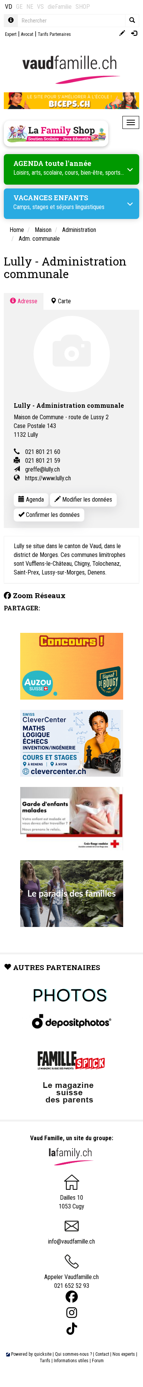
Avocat (27, 34)
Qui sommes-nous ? (73, 1354)
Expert (10, 34)
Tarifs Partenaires (54, 34)
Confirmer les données (52, 514)
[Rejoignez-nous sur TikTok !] (71, 1328)
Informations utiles (71, 1360)
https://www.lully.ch (48, 478)
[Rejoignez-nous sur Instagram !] (71, 1312)
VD (8, 6)
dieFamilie (60, 6)
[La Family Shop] (56, 133)
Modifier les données (86, 499)
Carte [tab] (63, 301)
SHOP (83, 6)
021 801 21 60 (42, 451)
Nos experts (123, 1354)
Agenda (34, 499)
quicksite (42, 1354)
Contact (102, 1354)
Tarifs (45, 1360)
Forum (98, 1360)
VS (40, 6)
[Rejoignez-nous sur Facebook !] (72, 1296)
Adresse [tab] (26, 301)
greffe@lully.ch (42, 469)
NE (29, 6)
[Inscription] (122, 33)
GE (19, 6)
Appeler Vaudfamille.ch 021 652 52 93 (71, 1281)
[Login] (134, 33)
